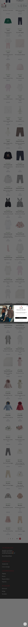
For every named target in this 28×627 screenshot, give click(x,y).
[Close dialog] (27, 306)
